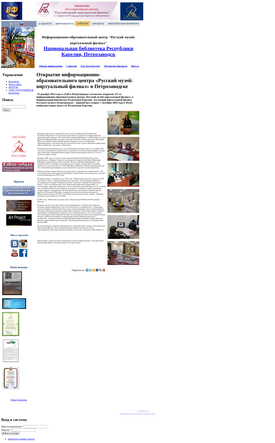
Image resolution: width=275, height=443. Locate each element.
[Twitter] (90, 270)
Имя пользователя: (12, 426)
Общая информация (50, 66)
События (71, 66)
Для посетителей (90, 66)
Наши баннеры (19, 400)
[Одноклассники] (93, 270)
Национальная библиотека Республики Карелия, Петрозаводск (88, 51)
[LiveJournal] (100, 270)
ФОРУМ (13, 87)
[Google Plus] (104, 270)
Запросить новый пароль (21, 439)
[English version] (26, 25)
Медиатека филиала (115, 66)
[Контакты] (16, 25)
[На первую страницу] (11, 25)
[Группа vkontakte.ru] (15, 246)
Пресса (135, 66)
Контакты (14, 81)
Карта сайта (15, 84)
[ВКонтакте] (87, 270)
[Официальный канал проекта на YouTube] (15, 256)
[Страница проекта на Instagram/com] (23, 246)
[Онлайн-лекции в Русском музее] (18, 170)
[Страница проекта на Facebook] (23, 256)
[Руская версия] (21, 25)
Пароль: (6, 430)
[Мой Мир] (97, 270)
